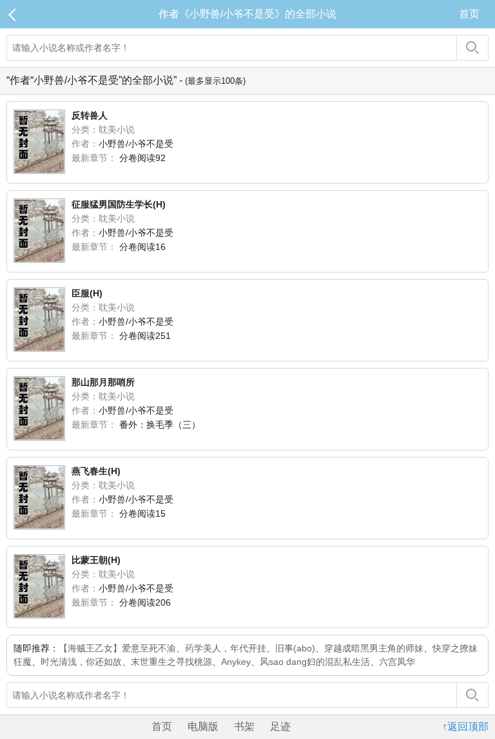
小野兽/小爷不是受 (136, 144)
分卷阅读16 (142, 247)
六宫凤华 (397, 662)
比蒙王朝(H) (96, 560)
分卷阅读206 (145, 602)
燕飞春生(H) (96, 471)
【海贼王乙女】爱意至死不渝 (117, 648)
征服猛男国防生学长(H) (119, 204)
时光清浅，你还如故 (81, 662)
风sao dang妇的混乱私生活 (315, 662)
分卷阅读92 (142, 158)
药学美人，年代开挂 (225, 648)
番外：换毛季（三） (159, 424)
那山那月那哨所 (103, 382)
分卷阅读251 (145, 336)
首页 (469, 13)
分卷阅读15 (142, 513)
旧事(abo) (295, 648)
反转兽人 (90, 115)
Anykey (236, 662)
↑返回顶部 (465, 726)
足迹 (280, 726)
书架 (244, 726)
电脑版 (203, 726)
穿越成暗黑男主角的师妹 (373, 648)
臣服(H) (87, 293)
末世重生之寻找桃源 (171, 662)
